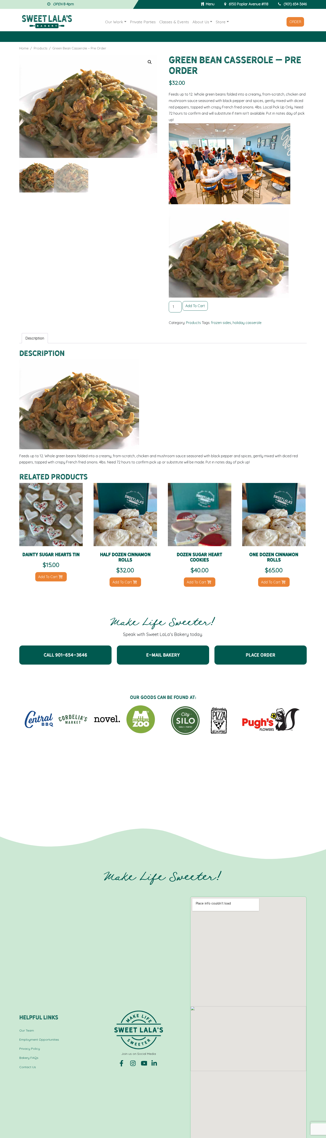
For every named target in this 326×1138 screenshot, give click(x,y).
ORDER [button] (295, 22)
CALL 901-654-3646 (65, 655)
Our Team (26, 1030)
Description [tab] (35, 338)
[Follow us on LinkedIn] (154, 1063)
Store (221, 21)
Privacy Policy (29, 1049)
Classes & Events (174, 21)
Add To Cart (195, 306)
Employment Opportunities (39, 1040)
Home (24, 48)
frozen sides (221, 322)
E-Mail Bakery (163, 655)
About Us (200, 21)
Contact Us (27, 1067)
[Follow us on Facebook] (123, 1063)
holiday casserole (247, 322)
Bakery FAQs (28, 1058)
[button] (150, 62)
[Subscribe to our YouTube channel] (144, 1063)
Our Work (114, 21)
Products (40, 48)
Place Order (260, 655)
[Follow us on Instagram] (133, 1063)
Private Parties (143, 21)
